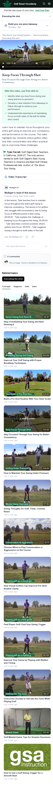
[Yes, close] (27, 237)
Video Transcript (17, 176)
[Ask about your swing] (44, 3)
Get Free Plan (42, 10)
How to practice (40, 35)
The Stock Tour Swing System (16, 35)
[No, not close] (33, 237)
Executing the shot (11, 38)
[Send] (46, 246)
